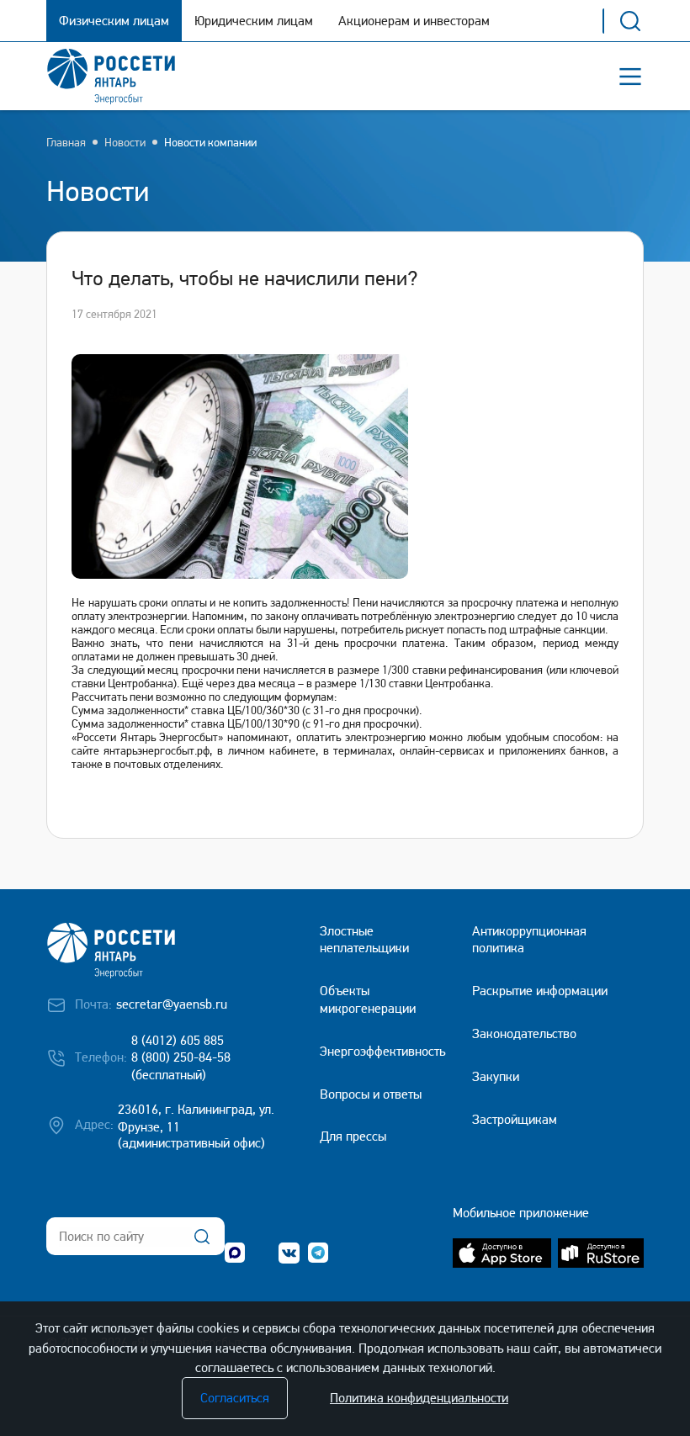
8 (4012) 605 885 (177, 1040)
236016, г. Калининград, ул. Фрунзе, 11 (196, 1118)
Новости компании (210, 142)
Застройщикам (514, 1119)
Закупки (495, 1076)
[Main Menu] (630, 76)
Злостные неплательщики (364, 939)
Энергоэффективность (382, 1051)
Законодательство (524, 1033)
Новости (125, 142)
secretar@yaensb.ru (171, 1004)
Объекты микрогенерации (368, 999)
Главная (66, 142)
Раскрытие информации (540, 991)
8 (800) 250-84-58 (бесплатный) (181, 1066)
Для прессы (353, 1136)
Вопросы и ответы (371, 1094)
